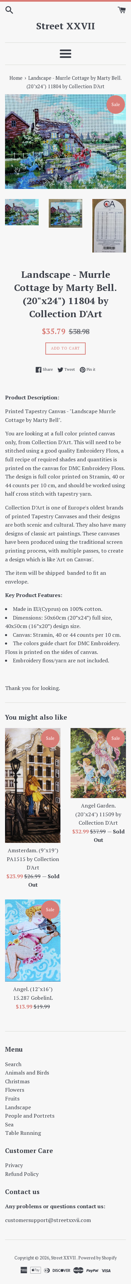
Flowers (14, 1089)
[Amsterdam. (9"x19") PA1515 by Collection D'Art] (32, 785)
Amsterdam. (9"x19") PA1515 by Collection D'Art (33, 859)
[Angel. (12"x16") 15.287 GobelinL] (32, 940)
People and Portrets (29, 1115)
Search (13, 1064)
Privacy (14, 1165)
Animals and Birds (27, 1072)
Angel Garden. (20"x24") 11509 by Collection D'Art (98, 814)
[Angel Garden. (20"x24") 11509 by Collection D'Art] (98, 763)
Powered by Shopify (97, 1258)
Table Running (23, 1133)
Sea (9, 1124)
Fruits (12, 1098)
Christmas (17, 1081)
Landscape (18, 1107)
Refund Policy (22, 1174)
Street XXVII (65, 26)
